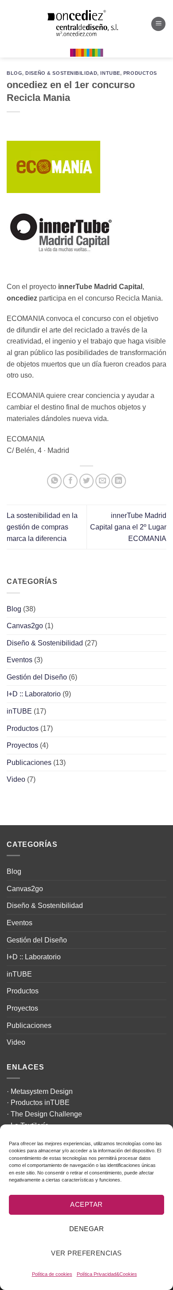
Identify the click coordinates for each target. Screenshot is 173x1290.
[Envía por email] (102, 481)
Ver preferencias (86, 1253)
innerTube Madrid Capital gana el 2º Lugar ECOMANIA (128, 527)
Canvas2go (25, 626)
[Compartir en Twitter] (86, 481)
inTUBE (110, 73)
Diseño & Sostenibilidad (61, 73)
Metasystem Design (42, 1091)
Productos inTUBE (40, 1102)
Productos (140, 73)
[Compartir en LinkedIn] (118, 481)
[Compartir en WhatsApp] (54, 481)
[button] (158, 24)
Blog (14, 73)
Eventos (19, 660)
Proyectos (22, 745)
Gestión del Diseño (37, 677)
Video (16, 779)
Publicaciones (29, 762)
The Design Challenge (46, 1114)
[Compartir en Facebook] (70, 481)
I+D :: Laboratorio (34, 694)
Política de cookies (52, 1274)
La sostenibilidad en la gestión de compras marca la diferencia (42, 527)
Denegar (86, 1228)
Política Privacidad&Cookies (107, 1274)
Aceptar (86, 1204)
